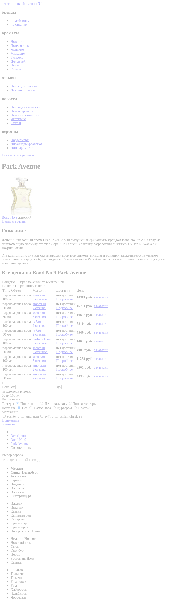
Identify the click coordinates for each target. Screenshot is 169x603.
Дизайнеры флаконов (27, 144)
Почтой (83, 408)
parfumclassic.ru (44, 339)
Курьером (64, 408)
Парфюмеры (20, 140)
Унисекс (17, 57)
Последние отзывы (25, 86)
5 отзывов (40, 299)
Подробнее (64, 299)
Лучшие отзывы (23, 90)
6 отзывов (40, 343)
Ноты (15, 65)
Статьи (16, 123)
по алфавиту (20, 20)
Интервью (18, 119)
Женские (17, 49)
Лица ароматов (22, 148)
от (13, 387)
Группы (16, 69)
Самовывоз (42, 408)
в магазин (101, 297)
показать (8, 424)
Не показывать (56, 404)
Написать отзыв (14, 221)
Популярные (20, 45)
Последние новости (25, 107)
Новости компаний (25, 115)
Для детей (18, 61)
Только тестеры (84, 404)
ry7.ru (37, 321)
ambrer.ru (39, 304)
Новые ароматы (22, 111)
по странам (19, 24)
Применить (10, 420)
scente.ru (39, 295)
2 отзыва (39, 308)
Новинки (17, 41)
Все (24, 408)
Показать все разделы (18, 155)
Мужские (18, 53)
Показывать (29, 404)
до (59, 387)
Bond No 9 (10, 217)
